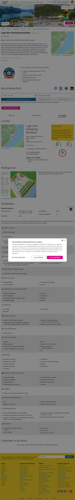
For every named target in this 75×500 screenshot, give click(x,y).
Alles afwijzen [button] (38, 257)
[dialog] (37, 250)
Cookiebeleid (28, 251)
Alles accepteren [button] (55, 257)
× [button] (64, 240)
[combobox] (62, 240)
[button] (18, 257)
